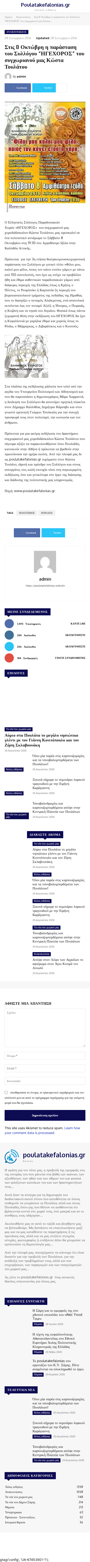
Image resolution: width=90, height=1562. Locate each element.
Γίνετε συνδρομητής (70, 658)
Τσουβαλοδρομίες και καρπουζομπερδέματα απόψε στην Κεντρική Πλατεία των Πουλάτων (56, 807)
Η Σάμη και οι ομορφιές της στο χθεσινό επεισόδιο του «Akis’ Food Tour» (57, 1314)
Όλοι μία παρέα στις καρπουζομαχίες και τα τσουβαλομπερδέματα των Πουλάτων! (58, 760)
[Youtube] (27, 1290)
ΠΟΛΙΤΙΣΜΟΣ (27, 512)
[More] (62, 87)
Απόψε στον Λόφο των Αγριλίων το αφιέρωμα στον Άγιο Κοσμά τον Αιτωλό (58, 963)
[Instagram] (14, 1290)
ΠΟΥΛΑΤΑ (47, 512)
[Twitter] (21, 1290)
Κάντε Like (78, 623)
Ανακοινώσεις (23, 17)
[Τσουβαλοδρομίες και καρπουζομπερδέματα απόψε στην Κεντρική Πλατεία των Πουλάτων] (17, 811)
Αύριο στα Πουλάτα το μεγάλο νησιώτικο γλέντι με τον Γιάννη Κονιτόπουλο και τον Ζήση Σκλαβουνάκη (42, 740)
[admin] (9, 76)
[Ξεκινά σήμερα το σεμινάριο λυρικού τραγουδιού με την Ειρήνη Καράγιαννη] (17, 787)
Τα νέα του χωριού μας (18, 729)
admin (21, 76)
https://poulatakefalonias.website (45, 585)
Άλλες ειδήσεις (14, 769)
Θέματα (38, 1324)
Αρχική (8, 17)
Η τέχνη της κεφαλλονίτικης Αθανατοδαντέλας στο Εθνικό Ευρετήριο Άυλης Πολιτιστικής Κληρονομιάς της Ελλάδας (54, 1340)
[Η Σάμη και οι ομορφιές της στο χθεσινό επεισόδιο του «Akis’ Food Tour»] (17, 1318)
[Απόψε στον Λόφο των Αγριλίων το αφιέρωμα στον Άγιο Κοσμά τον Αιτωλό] (17, 961)
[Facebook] (45, 593)
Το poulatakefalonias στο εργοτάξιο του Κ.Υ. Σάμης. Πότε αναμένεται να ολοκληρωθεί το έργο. (58, 1365)
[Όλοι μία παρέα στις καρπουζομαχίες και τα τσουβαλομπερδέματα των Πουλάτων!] (17, 763)
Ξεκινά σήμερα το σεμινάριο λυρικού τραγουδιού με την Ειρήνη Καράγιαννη (59, 783)
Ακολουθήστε (75, 635)
